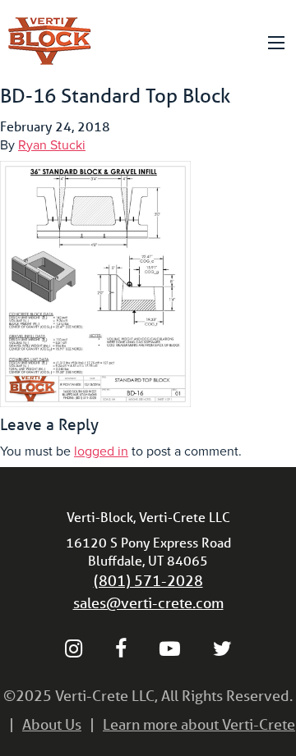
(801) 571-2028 (148, 580)
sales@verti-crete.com (148, 602)
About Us (51, 724)
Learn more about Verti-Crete (199, 724)
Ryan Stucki (52, 145)
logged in (101, 451)
